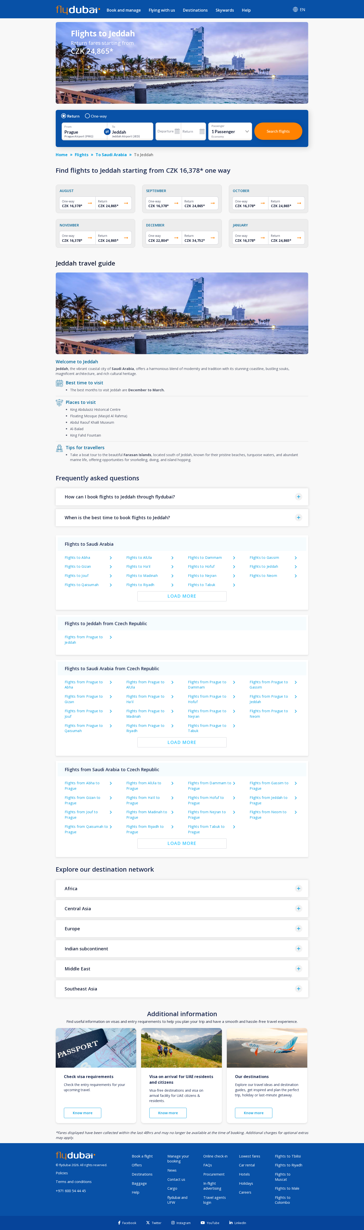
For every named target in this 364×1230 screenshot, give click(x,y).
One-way (99, 116)
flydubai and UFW (177, 1200)
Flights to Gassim (264, 557)
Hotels (244, 1174)
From (68, 126)
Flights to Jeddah (264, 566)
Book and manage (124, 10)
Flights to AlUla (139, 557)
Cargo (172, 1188)
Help (246, 10)
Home (62, 154)
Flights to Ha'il (138, 566)
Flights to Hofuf (201, 566)
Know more (82, 1112)
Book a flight (142, 1156)
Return (73, 116)
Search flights (278, 131)
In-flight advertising (212, 1186)
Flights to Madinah (142, 575)
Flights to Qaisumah (82, 584)
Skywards (225, 10)
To (113, 126)
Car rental (247, 1165)
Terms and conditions (74, 1181)
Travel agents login (214, 1200)
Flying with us (162, 10)
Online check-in (215, 1156)
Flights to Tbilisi (288, 1156)
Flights (81, 154)
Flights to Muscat (282, 1177)
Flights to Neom (263, 575)
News (172, 1170)
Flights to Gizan (78, 566)
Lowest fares (249, 1156)
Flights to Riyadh (140, 584)
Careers (245, 1192)
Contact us (176, 1179)
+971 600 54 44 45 (71, 1190)
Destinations (195, 10)
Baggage (139, 1183)
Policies (62, 1173)
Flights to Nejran (202, 575)
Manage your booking (178, 1159)
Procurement (214, 1174)
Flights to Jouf (76, 575)
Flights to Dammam (205, 557)
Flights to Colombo (282, 1200)
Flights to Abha (77, 557)
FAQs (207, 1165)
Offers (137, 1165)
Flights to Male (287, 1188)
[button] (182, 496)
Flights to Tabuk (201, 584)
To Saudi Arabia (111, 154)
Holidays (246, 1183)
